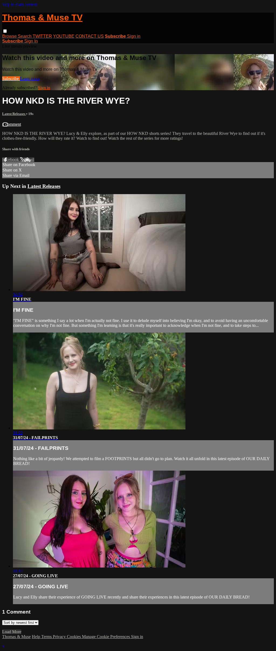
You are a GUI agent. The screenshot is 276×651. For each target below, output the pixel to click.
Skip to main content (19, 4)
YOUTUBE (63, 36)
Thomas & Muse (16, 636)
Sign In (31, 41)
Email (29, 159)
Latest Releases (14, 114)
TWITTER (42, 36)
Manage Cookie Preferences (106, 636)
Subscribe (11, 78)
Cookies (74, 636)
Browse (10, 36)
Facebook (11, 159)
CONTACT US (89, 36)
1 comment (11, 124)
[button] (5, 31)
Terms (47, 636)
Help (36, 636)
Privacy (60, 636)
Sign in (133, 36)
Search (25, 36)
